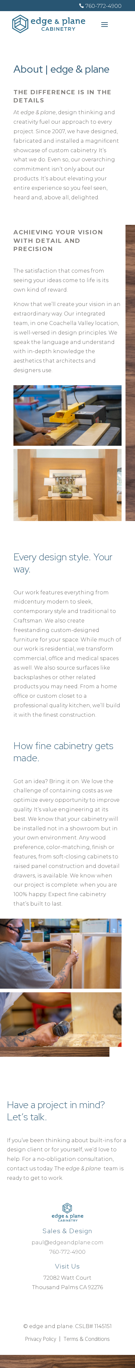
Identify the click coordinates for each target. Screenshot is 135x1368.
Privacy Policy (40, 1338)
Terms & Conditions (87, 1338)
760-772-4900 (104, 6)
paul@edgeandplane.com (67, 1242)
